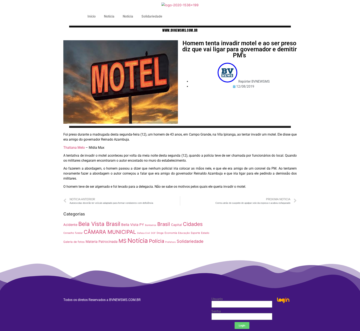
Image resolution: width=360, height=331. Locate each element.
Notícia (109, 16)
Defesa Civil (143, 233)
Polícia (156, 241)
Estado (205, 232)
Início (92, 16)
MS (122, 241)
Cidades (193, 224)
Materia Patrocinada (102, 241)
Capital (176, 225)
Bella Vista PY (132, 225)
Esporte (195, 232)
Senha (216, 311)
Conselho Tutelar (73, 233)
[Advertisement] (256, 239)
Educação (184, 233)
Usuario (217, 299)
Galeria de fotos (74, 241)
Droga (160, 233)
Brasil (163, 224)
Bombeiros (150, 225)
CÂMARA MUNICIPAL (110, 232)
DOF (153, 233)
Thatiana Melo (74, 148)
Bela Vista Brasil (99, 223)
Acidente (70, 225)
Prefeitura (170, 242)
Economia (171, 232)
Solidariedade (151, 16)
